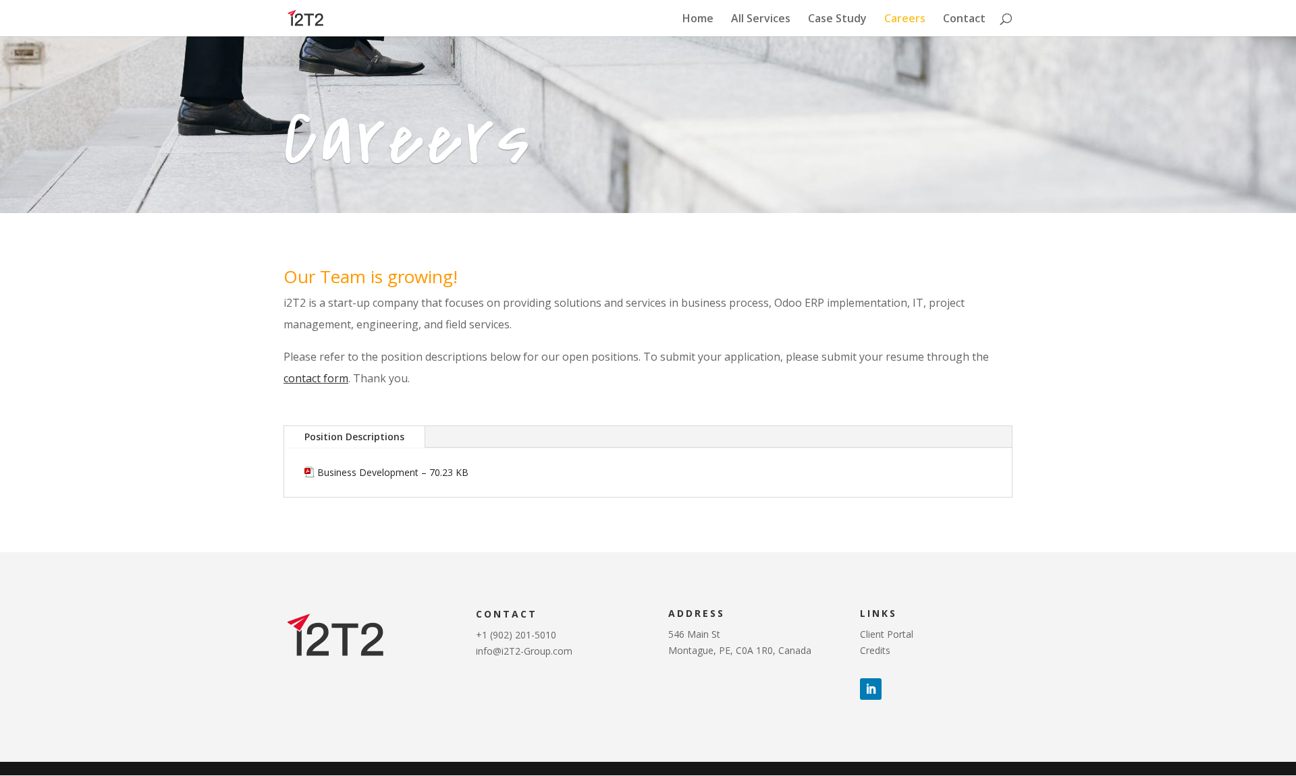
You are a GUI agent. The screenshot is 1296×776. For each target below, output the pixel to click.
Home (697, 19)
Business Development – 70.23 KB (392, 472)
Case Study (837, 19)
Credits (875, 650)
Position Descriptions (354, 436)
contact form (316, 378)
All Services (760, 19)
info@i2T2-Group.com (524, 651)
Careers (904, 19)
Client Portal (886, 634)
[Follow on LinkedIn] (871, 689)
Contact (964, 19)
